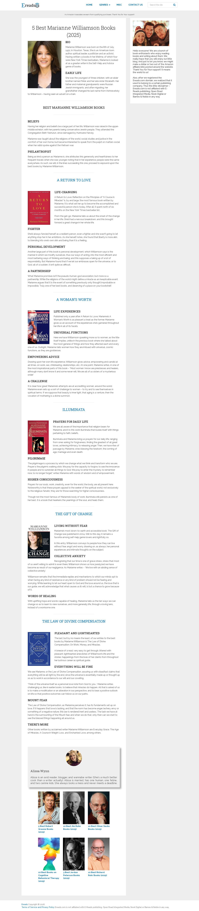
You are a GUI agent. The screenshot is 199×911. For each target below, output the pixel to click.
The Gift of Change (73, 514)
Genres (103, 5)
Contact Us (135, 5)
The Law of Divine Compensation (73, 621)
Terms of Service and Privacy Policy (38, 907)
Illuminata (74, 409)
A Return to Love (74, 180)
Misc (119, 5)
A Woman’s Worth (73, 299)
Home (89, 5)
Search (174, 5)
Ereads (25, 904)
